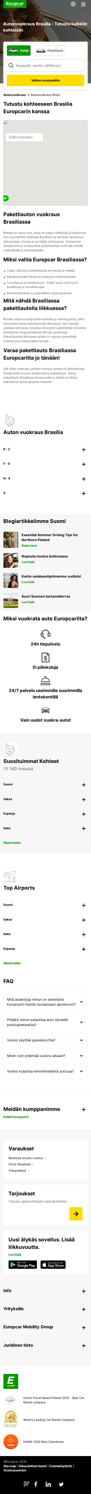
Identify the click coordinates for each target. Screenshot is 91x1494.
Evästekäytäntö (61, 1466)
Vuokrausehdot (14, 1470)
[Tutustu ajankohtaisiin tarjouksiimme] (76, 1213)
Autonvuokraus (14, 95)
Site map (9, 1466)
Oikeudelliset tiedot (33, 1466)
